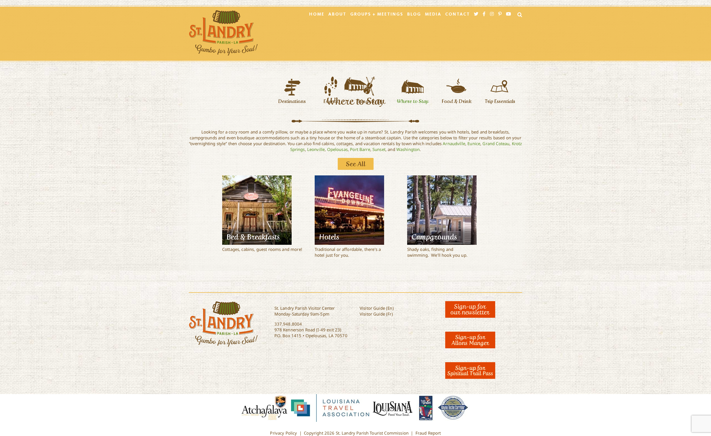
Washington (408, 149)
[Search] (518, 14)
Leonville (316, 149)
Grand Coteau (495, 143)
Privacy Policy (283, 433)
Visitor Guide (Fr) (376, 314)
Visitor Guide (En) (377, 308)
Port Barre (360, 149)
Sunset (378, 149)
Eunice (473, 143)
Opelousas (337, 149)
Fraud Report (428, 433)
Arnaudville (454, 143)
